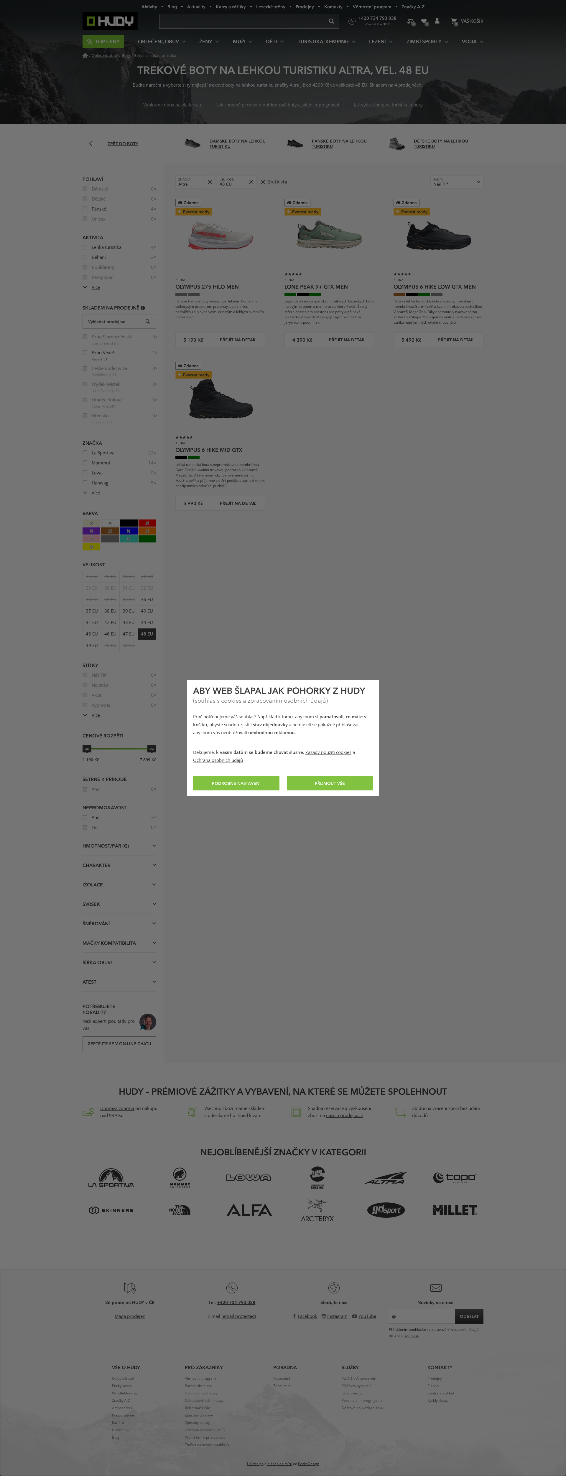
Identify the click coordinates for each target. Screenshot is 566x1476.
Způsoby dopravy (199, 1415)
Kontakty (333, 6)
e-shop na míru (279, 1464)
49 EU (92, 645)
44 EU (147, 622)
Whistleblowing (124, 1393)
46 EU (110, 634)
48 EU (147, 634)
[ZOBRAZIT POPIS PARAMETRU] (143, 307)
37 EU (92, 611)
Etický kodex (122, 1386)
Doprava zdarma (117, 1108)
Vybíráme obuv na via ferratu (173, 105)
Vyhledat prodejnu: (106, 321)
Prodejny (305, 6)
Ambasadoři (122, 1408)
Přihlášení (437, 21)
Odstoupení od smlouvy (204, 1400)
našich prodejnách (344, 1115)
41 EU (92, 622)
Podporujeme (123, 1415)
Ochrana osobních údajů (218, 760)
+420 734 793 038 (236, 1302)
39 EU (129, 611)
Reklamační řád (197, 1408)
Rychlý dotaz (437, 1400)
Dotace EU (120, 1430)
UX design (255, 1464)
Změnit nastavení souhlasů (207, 1444)
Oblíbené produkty (423, 21)
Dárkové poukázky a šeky (362, 1408)
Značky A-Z (413, 6)
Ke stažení (281, 1378)
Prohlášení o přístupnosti (205, 1437)
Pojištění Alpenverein (359, 1378)
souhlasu (411, 1336)
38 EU (110, 611)
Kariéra (118, 1422)
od (87, 748)
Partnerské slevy (198, 1386)
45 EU (92, 634)
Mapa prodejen (130, 1316)
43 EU (129, 622)
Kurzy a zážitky (231, 6)
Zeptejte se (282, 1386)
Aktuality (196, 6)
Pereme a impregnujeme (362, 1400)
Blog (172, 6)
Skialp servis (352, 1393)
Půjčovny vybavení (356, 1386)
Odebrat (210, 182)
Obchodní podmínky (201, 1393)
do (151, 748)
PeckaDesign (308, 1464)
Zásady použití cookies (328, 752)
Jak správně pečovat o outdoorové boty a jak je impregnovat (278, 105)
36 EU (147, 599)
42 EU (110, 622)
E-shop (433, 1386)
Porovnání (410, 21)
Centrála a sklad (440, 1393)
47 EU (129, 634)
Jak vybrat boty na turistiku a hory (388, 105)
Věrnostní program (372, 6)
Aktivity (149, 6)
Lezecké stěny (270, 6)
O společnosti (123, 1378)
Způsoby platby (197, 1422)
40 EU (147, 611)
